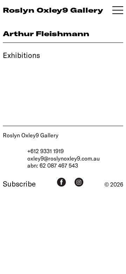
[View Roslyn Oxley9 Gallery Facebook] (61, 182)
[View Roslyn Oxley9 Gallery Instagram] (79, 182)
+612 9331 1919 (45, 151)
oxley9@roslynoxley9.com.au (63, 158)
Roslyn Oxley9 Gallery (30, 135)
